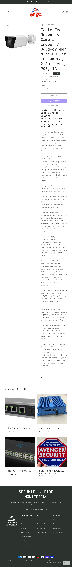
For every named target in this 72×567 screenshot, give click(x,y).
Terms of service (53, 560)
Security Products (26, 541)
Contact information (62, 562)
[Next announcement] (68, 2)
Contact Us (24, 524)
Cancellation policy (51, 562)
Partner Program (42, 532)
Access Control (57, 520)
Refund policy (34, 560)
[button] (4, 12)
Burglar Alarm (57, 528)
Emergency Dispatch (43, 524)
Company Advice (26, 545)
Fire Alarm (56, 524)
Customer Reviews (26, 536)
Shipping (43, 76)
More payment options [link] (54, 105)
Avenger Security (14, 560)
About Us (24, 528)
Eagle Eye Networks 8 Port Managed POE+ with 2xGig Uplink (19, 427)
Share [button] (44, 377)
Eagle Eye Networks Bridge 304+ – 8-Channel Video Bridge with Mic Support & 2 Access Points (52, 471)
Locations (24, 520)
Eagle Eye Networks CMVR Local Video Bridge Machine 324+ (50, 427)
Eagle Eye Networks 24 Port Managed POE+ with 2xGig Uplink (19, 470)
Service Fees (40, 520)
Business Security (42, 528)
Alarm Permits (25, 532)
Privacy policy (43, 560)
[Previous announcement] (4, 2)
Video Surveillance (58, 532)
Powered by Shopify (24, 560)
